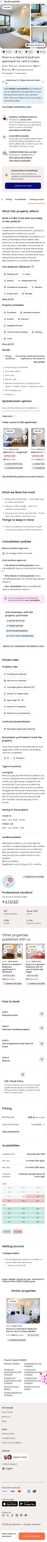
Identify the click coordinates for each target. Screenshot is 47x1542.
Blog (4, 1421)
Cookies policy (8, 1438)
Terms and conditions (12, 1442)
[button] (35, 45)
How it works (7, 1412)
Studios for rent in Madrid (32, 1387)
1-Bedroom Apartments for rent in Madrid (13, 1372)
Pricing (9, 199)
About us (6, 1416)
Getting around (36, 199)
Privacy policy (8, 1433)
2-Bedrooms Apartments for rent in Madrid (33, 1372)
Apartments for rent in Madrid (33, 1364)
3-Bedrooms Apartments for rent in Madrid (13, 1380)
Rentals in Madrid (11, 1363)
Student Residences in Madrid (13, 1393)
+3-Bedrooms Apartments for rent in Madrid (33, 1380)
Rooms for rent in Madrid (11, 1387)
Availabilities (20, 199)
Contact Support (9, 1464)
